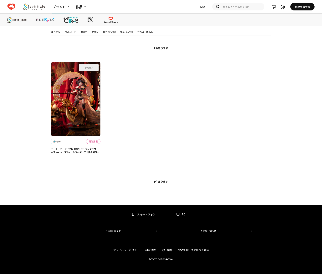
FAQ (202, 7)
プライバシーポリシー (126, 250)
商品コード (70, 31)
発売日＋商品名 (145, 31)
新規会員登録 (302, 7)
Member (283, 7)
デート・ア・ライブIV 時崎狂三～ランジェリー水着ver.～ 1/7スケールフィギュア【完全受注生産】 (75, 150)
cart (274, 7)
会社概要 (166, 250)
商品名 (84, 31)
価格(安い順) (109, 31)
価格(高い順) (126, 31)
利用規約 (150, 250)
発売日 (95, 31)
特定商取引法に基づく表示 (193, 250)
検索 (218, 6)
